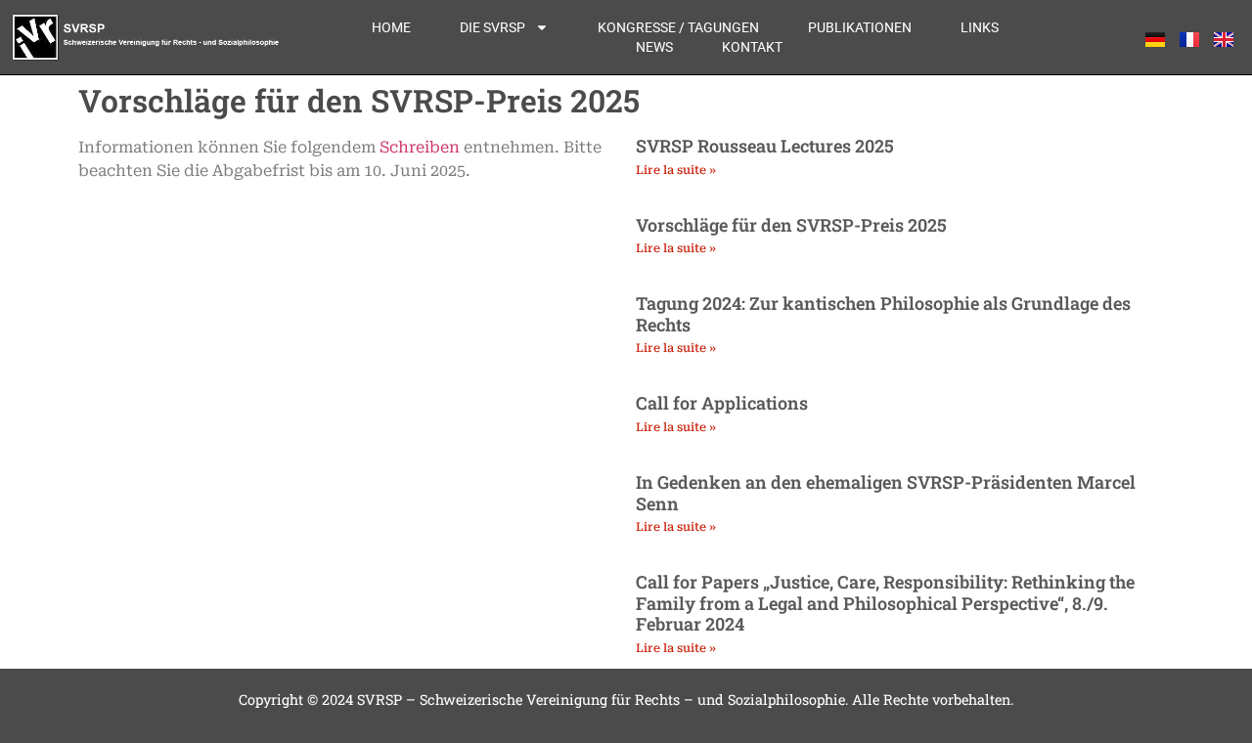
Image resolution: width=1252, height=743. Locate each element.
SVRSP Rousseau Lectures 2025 (765, 145)
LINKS (980, 27)
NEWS (654, 47)
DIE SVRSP (492, 27)
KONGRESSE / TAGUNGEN (678, 27)
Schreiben (420, 147)
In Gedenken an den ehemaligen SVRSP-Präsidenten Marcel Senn (886, 492)
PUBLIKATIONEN (860, 27)
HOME (391, 27)
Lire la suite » (676, 170)
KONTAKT (752, 47)
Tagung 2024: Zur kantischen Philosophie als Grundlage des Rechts (883, 313)
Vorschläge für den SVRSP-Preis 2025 (791, 225)
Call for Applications (722, 403)
